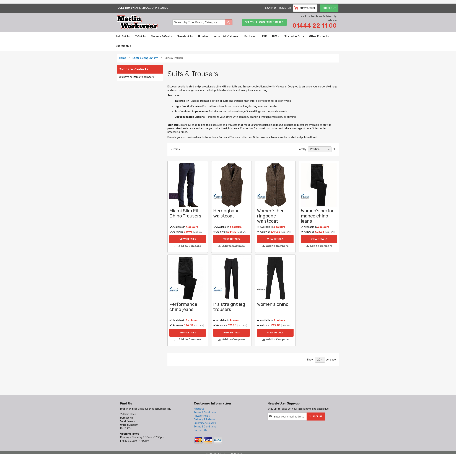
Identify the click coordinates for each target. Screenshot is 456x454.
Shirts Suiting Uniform (145, 57)
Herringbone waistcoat (226, 213)
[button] (187, 246)
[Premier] (217, 195)
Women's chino (272, 304)
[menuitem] (122, 36)
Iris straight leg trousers (229, 307)
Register (285, 7)
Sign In (269, 7)
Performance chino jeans (183, 307)
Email (137, 7)
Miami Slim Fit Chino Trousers (185, 213)
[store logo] (144, 22)
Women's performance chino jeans (318, 216)
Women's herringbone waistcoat (271, 216)
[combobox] (202, 22)
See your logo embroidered (264, 22)
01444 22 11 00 (314, 25)
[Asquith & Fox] (261, 289)
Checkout (329, 8)
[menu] (228, 41)
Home (122, 57)
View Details (188, 239)
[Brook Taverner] (173, 195)
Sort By (302, 149)
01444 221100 (160, 7)
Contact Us (200, 430)
